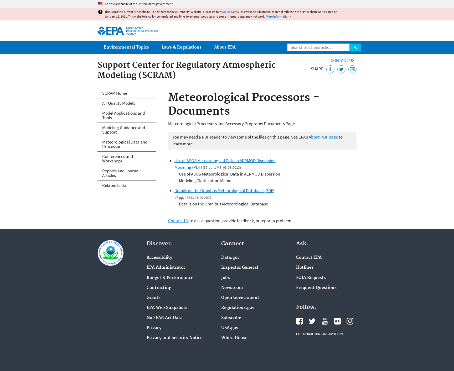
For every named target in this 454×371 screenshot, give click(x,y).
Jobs (225, 277)
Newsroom (232, 287)
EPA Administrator (166, 267)
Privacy (154, 328)
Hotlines (305, 267)
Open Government (240, 297)
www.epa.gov (228, 12)
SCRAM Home (114, 93)
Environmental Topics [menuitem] (126, 47)
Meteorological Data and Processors (124, 144)
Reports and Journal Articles (121, 173)
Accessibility (159, 257)
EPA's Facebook (299, 321)
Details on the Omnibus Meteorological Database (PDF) (224, 190)
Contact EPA (309, 257)
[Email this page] (352, 69)
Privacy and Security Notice (175, 338)
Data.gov (230, 257)
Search (355, 47)
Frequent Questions (316, 287)
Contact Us (342, 60)
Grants (154, 297)
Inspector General (239, 267)
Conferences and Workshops (117, 158)
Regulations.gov (237, 307)
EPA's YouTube (324, 321)
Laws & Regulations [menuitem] (182, 47)
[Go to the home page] (110, 31)
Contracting (159, 287)
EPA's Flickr (337, 321)
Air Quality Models (118, 103)
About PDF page (323, 137)
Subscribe (231, 318)
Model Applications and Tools (123, 115)
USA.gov (229, 328)
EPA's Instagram (350, 321)
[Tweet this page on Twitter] (341, 69)
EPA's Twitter (312, 321)
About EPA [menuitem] (225, 47)
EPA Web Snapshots (167, 307)
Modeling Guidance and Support (123, 130)
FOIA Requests (311, 277)
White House (234, 338)
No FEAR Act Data (165, 318)
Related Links (114, 185)
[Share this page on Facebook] (330, 69)
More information (278, 16)
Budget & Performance (170, 277)
